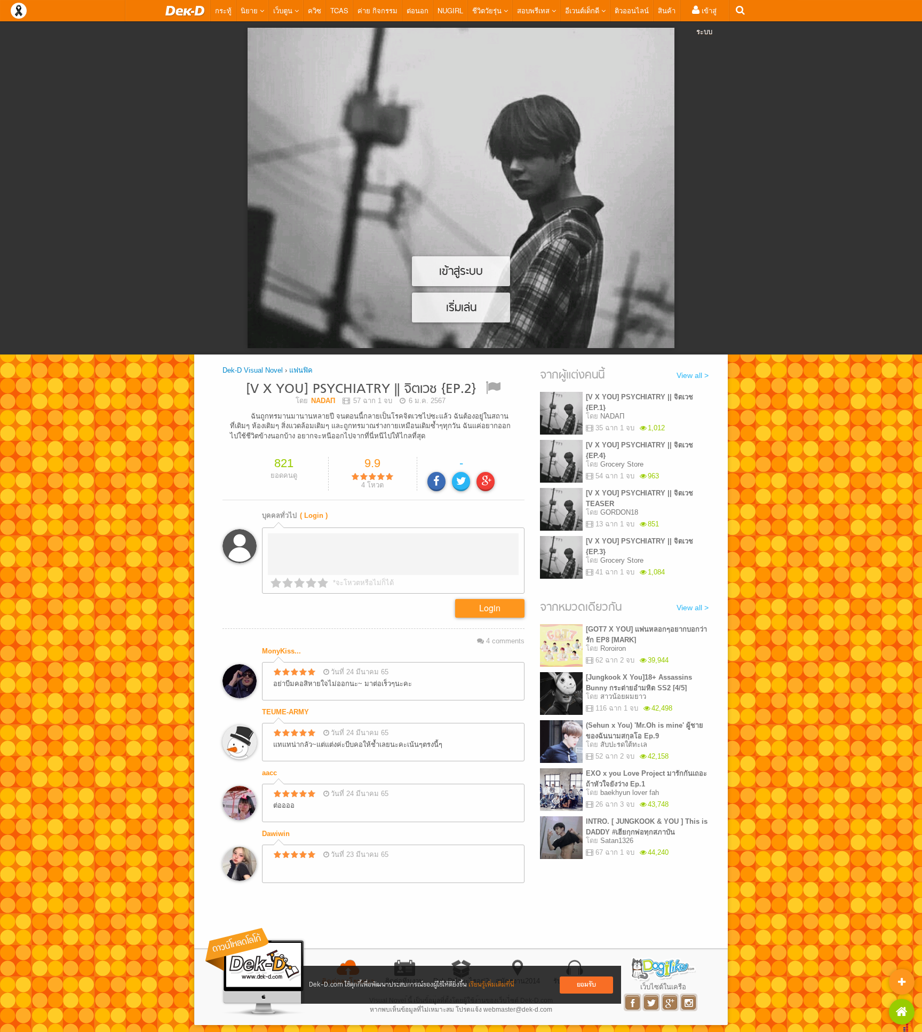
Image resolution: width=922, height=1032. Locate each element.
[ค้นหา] (740, 10)
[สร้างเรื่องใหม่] (902, 982)
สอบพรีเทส (534, 10)
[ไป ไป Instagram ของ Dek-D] (689, 1002)
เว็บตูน (284, 10)
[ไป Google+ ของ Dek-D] (670, 1002)
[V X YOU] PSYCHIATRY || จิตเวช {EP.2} (361, 389)
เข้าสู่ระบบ (706, 20)
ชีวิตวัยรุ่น (488, 10)
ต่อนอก (417, 10)
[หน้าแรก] (185, 10)
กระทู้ (223, 10)
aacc (269, 773)
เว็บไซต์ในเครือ (663, 986)
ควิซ (314, 10)
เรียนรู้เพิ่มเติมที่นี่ (491, 985)
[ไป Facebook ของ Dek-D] (633, 1002)
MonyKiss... (281, 651)
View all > (693, 375)
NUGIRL (450, 10)
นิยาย (250, 10)
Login (489, 608)
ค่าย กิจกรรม (377, 10)
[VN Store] (902, 1012)
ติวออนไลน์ (632, 10)
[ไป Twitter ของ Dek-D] (651, 1002)
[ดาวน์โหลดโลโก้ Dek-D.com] (255, 972)
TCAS (339, 10)
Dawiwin (276, 834)
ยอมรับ (586, 985)
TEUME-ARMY (285, 712)
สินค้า (666, 10)
